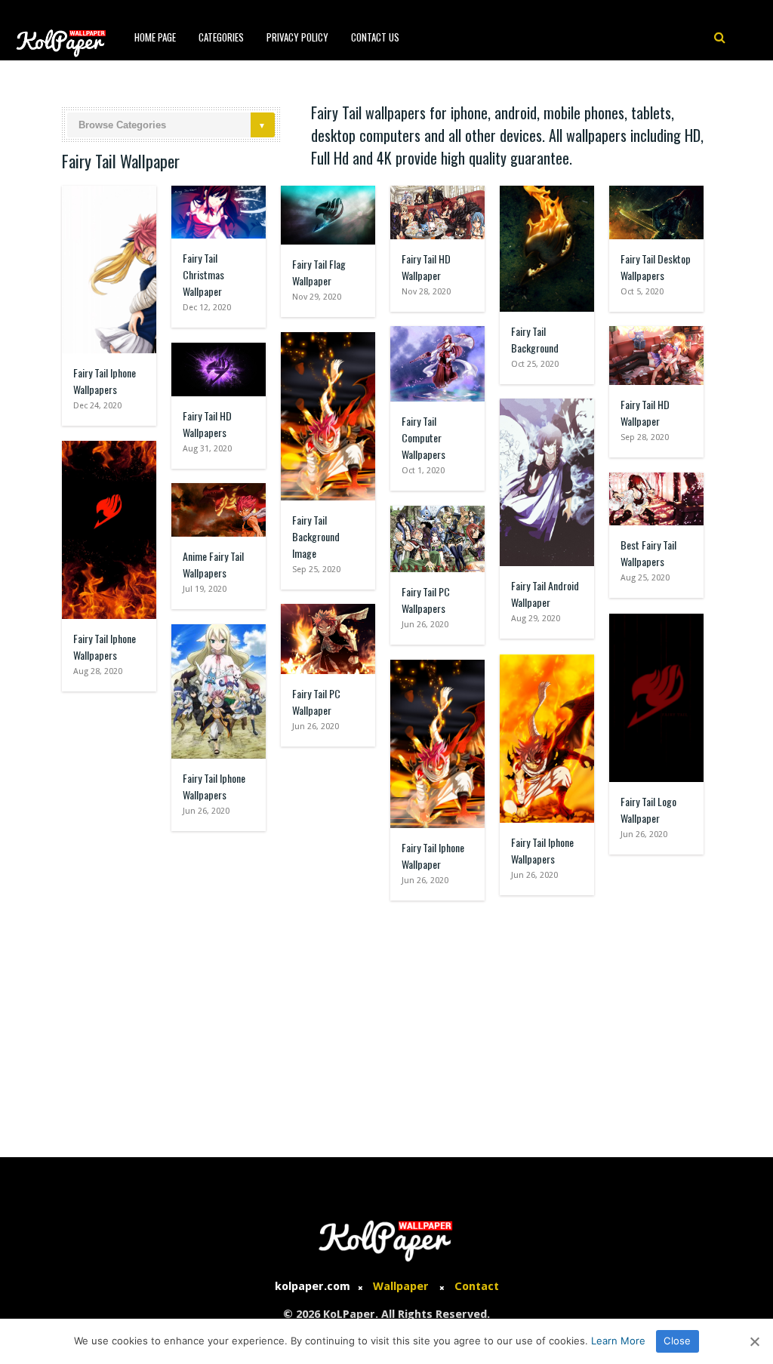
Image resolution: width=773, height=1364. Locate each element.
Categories (221, 37)
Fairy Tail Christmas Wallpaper (203, 274)
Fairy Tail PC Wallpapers (426, 599)
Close (677, 1341)
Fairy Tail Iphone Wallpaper (433, 855)
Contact (476, 1286)
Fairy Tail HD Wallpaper (426, 267)
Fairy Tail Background (535, 339)
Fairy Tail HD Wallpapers (207, 424)
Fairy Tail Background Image (316, 536)
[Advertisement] (386, 1021)
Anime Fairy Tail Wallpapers (213, 564)
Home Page (155, 37)
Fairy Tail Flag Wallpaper (319, 272)
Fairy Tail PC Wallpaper (316, 701)
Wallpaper (401, 1286)
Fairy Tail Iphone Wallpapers (104, 381)
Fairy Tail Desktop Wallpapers (656, 267)
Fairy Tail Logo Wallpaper (648, 809)
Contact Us (375, 37)
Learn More (618, 1341)
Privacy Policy (297, 37)
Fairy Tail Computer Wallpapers (423, 437)
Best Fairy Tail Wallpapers (648, 553)
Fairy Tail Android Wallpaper (545, 593)
